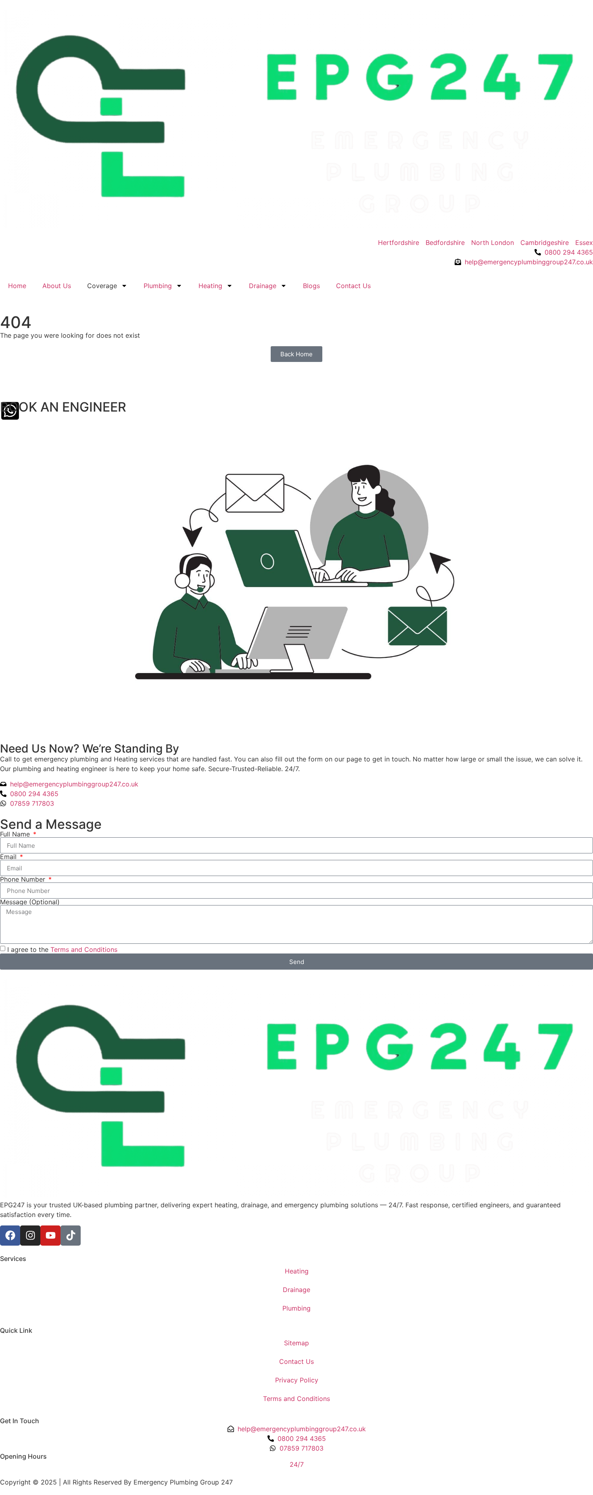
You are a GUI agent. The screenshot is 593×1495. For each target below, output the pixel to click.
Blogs (311, 286)
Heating (210, 286)
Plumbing (158, 286)
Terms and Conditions (83, 949)
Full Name (16, 834)
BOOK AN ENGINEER (63, 407)
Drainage (262, 286)
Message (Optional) (30, 902)
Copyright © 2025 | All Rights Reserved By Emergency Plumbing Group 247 (116, 1482)
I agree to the (62, 949)
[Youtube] (50, 1235)
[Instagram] (30, 1235)
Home (17, 286)
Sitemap (296, 1343)
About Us (56, 286)
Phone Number (23, 879)
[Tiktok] (71, 1235)
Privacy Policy (296, 1380)
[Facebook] (10, 1235)
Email (9, 856)
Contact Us (353, 286)
